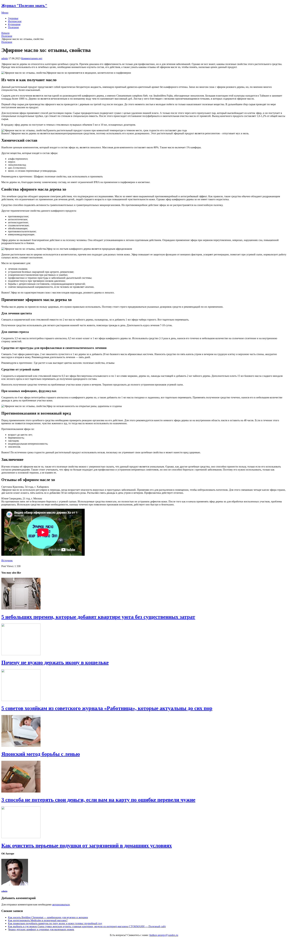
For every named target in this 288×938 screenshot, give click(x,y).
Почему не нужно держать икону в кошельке (55, 662)
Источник (7, 560)
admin (4, 58)
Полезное (13, 27)
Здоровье (13, 18)
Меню (4, 12)
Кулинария (14, 24)
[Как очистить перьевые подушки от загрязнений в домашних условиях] (144, 822)
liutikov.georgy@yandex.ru (163, 935)
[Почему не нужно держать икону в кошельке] (144, 639)
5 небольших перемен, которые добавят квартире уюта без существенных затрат (98, 617)
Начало (5, 33)
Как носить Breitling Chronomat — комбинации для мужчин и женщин (48, 917)
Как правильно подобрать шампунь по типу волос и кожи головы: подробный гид (55, 923)
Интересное (15, 21)
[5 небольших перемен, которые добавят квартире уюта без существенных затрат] (144, 594)
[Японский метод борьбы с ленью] (144, 731)
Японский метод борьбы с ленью (40, 754)
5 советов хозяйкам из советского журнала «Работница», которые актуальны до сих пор (106, 708)
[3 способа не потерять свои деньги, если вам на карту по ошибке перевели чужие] (144, 777)
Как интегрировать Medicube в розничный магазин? (38, 920)
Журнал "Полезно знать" (24, 5)
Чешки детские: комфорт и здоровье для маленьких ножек (41, 929)
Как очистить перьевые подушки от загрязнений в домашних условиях (86, 845)
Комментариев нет (31, 58)
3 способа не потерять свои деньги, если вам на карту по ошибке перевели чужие (98, 800)
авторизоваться (61, 904)
